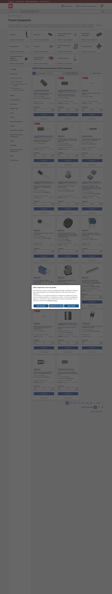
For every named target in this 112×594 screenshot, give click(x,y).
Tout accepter (41, 306)
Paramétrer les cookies (56, 306)
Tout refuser (71, 306)
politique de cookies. (52, 300)
